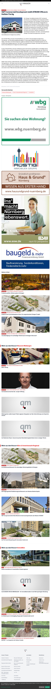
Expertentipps (4, 677)
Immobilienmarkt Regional (6, 659)
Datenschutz (41, 659)
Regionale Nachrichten (6, 663)
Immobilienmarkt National (6, 670)
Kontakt (28, 661)
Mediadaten (28, 659)
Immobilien (31, 92)
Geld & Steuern (17, 668)
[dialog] (25, 685)
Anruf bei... (3, 675)
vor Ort (15, 672)
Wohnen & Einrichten (5, 668)
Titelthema (3, 679)
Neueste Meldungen (6, 92)
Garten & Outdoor (5, 657)
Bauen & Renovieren (5, 666)
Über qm (28, 657)
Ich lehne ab (41, 687)
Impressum (41, 657)
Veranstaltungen (17, 677)
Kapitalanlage (17, 670)
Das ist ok (47, 687)
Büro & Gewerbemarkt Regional (20, 92)
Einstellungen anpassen (6, 687)
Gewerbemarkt (17, 679)
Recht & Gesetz (17, 666)
